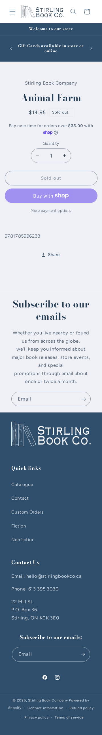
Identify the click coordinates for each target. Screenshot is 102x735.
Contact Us (25, 562)
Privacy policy (36, 717)
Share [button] (54, 254)
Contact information (45, 708)
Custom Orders (27, 512)
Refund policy (81, 708)
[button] (12, 11)
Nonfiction (23, 539)
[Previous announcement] (11, 48)
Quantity (51, 143)
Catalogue (22, 484)
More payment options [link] (51, 210)
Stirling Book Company (48, 700)
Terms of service (69, 717)
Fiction (18, 526)
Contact (20, 498)
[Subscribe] (83, 399)
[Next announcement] (91, 48)
